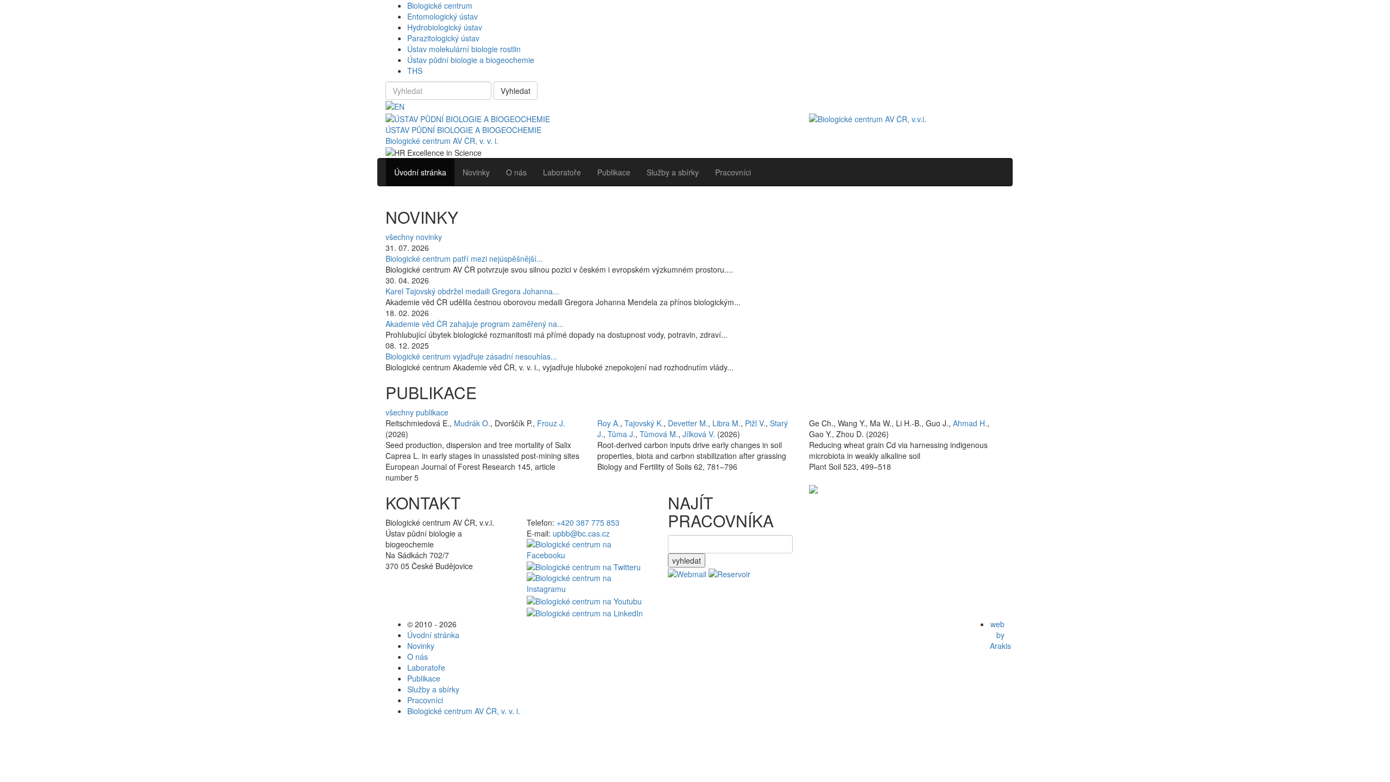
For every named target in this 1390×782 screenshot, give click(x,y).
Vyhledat (515, 90)
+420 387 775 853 (588, 522)
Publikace (423, 678)
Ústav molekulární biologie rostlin (464, 48)
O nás (417, 656)
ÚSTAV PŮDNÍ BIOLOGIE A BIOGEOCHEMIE (463, 129)
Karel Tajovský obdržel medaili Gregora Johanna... (472, 291)
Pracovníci (425, 700)
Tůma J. (621, 433)
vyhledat (686, 560)
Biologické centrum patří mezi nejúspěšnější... (464, 258)
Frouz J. (551, 423)
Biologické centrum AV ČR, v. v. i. (442, 140)
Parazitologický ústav (443, 38)
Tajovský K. (644, 423)
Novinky (420, 645)
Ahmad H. (970, 423)
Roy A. (608, 423)
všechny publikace (417, 412)
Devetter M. (688, 423)
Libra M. (726, 423)
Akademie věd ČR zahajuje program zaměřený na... (475, 323)
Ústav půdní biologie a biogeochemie (470, 59)
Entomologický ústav (442, 16)
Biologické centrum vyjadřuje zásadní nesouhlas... (471, 356)
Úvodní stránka (433, 634)
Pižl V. (755, 423)
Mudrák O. (472, 423)
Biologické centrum (439, 5)
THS (414, 70)
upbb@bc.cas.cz (581, 533)
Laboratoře (426, 667)
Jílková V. (699, 433)
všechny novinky (414, 236)
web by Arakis (1000, 635)
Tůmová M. (659, 433)
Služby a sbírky (433, 689)
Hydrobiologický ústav (444, 27)
